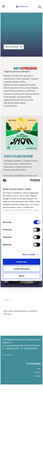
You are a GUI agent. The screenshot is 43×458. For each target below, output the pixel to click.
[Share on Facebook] (4, 300)
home (39, 368)
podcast (37, 372)
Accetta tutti (21, 262)
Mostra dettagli (29, 254)
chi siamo (37, 376)
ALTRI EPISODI (12, 47)
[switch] (36, 230)
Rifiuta (21, 276)
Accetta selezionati (21, 269)
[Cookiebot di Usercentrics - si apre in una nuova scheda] (30, 180)
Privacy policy (7, 355)
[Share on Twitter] (7, 300)
